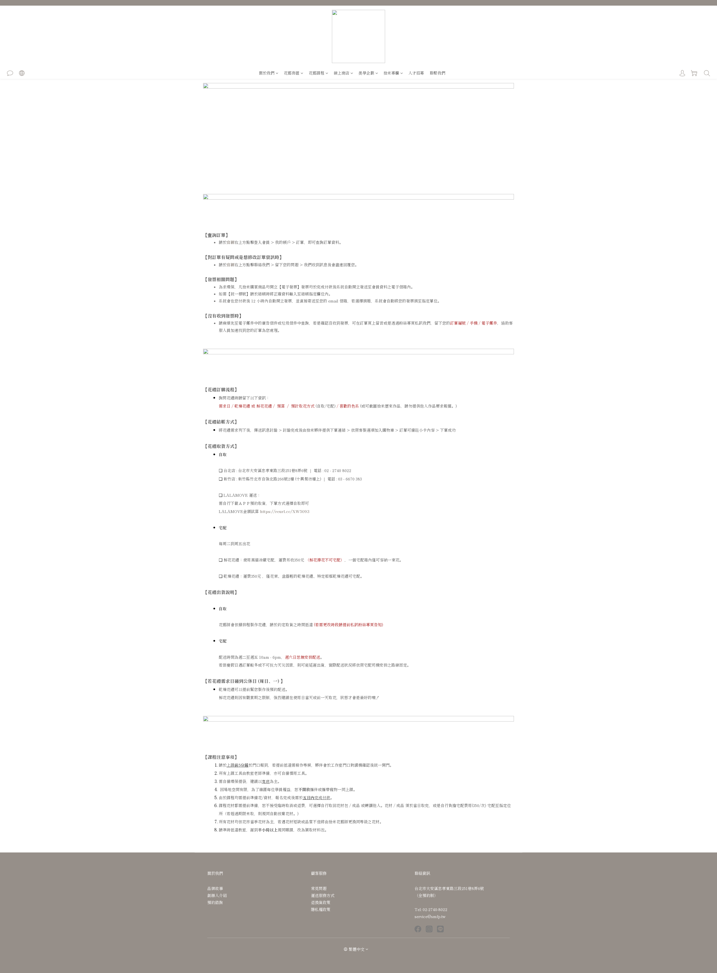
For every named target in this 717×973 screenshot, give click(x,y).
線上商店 (341, 73)
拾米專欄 (391, 73)
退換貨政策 (320, 902)
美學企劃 (366, 73)
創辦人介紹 (217, 895)
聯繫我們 (437, 73)
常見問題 (319, 888)
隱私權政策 (320, 909)
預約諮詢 (215, 902)
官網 (230, 242)
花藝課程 (316, 73)
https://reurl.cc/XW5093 (284, 511)
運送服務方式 (322, 895)
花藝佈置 (291, 73)
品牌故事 (215, 888)
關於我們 (266, 73)
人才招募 (416, 73)
